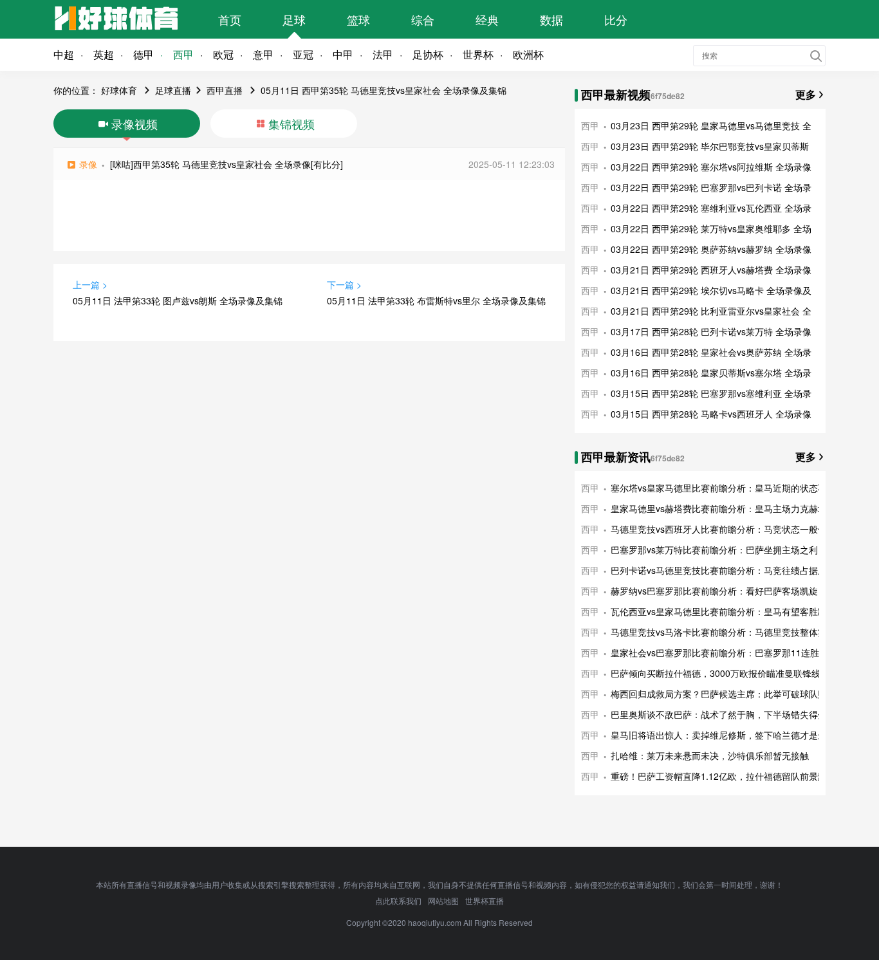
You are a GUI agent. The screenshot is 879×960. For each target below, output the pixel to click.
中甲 (343, 54)
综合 (422, 19)
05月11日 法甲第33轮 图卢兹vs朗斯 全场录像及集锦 (177, 300)
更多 (805, 94)
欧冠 (223, 54)
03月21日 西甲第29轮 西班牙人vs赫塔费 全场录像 (711, 269)
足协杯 (427, 54)
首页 (229, 19)
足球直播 (173, 90)
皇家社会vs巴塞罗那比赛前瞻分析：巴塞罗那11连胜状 (719, 652)
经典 (487, 19)
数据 (551, 19)
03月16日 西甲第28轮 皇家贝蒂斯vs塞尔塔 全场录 (711, 372)
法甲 (383, 54)
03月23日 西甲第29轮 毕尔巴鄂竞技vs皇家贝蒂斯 (710, 146)
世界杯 (478, 54)
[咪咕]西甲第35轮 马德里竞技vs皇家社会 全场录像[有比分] (226, 164)
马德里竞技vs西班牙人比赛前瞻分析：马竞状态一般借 (719, 528)
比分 (615, 19)
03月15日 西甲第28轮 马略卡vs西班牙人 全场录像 (711, 413)
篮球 (358, 19)
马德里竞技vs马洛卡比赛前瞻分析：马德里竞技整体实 (719, 631)
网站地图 (443, 900)
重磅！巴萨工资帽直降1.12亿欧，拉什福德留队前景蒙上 (723, 776)
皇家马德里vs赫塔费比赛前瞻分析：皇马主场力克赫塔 (719, 508)
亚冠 (303, 54)
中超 (63, 54)
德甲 (143, 54)
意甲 (263, 54)
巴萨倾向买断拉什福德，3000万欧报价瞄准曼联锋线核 (720, 673)
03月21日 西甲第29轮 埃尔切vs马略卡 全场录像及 (711, 290)
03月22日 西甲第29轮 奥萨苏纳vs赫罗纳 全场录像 (711, 249)
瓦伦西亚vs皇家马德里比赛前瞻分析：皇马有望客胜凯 (719, 611)
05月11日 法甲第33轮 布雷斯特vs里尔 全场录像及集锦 (436, 300)
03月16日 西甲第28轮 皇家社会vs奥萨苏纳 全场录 (711, 352)
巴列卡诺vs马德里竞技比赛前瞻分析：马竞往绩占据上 (719, 570)
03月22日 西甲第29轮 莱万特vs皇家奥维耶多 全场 (711, 228)
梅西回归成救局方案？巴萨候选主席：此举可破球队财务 (723, 693)
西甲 (183, 54)
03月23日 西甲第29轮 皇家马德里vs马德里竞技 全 (711, 125)
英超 (103, 54)
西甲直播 (225, 90)
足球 (294, 19)
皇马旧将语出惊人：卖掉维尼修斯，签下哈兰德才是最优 (723, 734)
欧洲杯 (528, 54)
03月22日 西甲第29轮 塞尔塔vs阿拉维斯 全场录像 (711, 166)
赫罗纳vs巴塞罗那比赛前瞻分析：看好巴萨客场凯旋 (714, 590)
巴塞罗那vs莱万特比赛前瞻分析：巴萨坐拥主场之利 (714, 549)
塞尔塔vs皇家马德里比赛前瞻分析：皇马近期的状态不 (719, 487)
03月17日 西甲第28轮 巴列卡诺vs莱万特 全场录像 (711, 331)
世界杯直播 (484, 900)
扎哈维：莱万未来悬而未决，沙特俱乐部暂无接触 (710, 755)
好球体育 (119, 90)
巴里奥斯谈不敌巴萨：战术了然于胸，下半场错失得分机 (723, 714)
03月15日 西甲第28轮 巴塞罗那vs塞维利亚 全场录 (711, 393)
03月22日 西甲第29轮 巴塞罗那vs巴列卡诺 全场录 (711, 187)
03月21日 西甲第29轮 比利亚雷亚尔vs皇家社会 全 (711, 310)
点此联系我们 (398, 900)
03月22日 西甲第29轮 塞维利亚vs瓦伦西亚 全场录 (711, 207)
